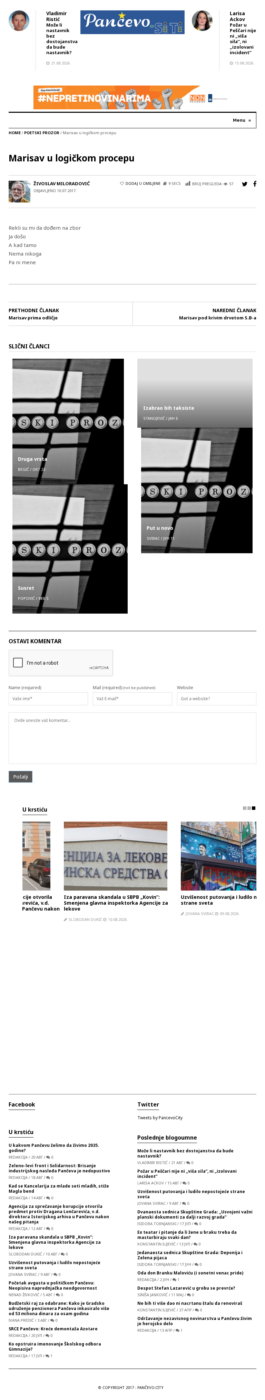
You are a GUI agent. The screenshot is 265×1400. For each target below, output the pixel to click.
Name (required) (25, 688)
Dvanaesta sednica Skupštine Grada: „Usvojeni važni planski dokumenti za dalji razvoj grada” (195, 1213)
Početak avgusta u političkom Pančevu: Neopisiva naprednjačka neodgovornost (53, 1284)
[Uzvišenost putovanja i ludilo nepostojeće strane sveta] (191, 856)
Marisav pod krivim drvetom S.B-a (217, 318)
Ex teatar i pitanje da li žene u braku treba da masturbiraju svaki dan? (187, 1233)
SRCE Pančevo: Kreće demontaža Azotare (53, 1327)
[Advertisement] (139, 1004)
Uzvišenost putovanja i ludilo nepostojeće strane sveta (191, 900)
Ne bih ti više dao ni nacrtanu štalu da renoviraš (189, 1302)
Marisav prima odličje (33, 318)
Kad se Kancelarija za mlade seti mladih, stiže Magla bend (59, 1187)
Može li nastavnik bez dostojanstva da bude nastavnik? (62, 39)
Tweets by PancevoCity (160, 1116)
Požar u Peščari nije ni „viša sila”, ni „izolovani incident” (243, 39)
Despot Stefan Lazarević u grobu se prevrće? (186, 1287)
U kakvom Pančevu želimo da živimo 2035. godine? (54, 1146)
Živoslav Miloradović (61, 183)
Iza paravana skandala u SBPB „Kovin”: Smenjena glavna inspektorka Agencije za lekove (74, 903)
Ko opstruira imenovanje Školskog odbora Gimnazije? (55, 1345)
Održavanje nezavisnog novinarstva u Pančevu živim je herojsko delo (194, 1319)
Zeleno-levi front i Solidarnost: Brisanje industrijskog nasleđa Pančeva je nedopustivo (59, 1166)
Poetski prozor (41, 132)
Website (185, 688)
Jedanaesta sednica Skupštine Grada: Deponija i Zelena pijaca (190, 1253)
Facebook (22, 1103)
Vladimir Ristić (56, 16)
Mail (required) (107, 688)
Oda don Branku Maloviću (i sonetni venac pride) (190, 1271)
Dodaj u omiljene (143, 183)
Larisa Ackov (237, 16)
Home (15, 132)
